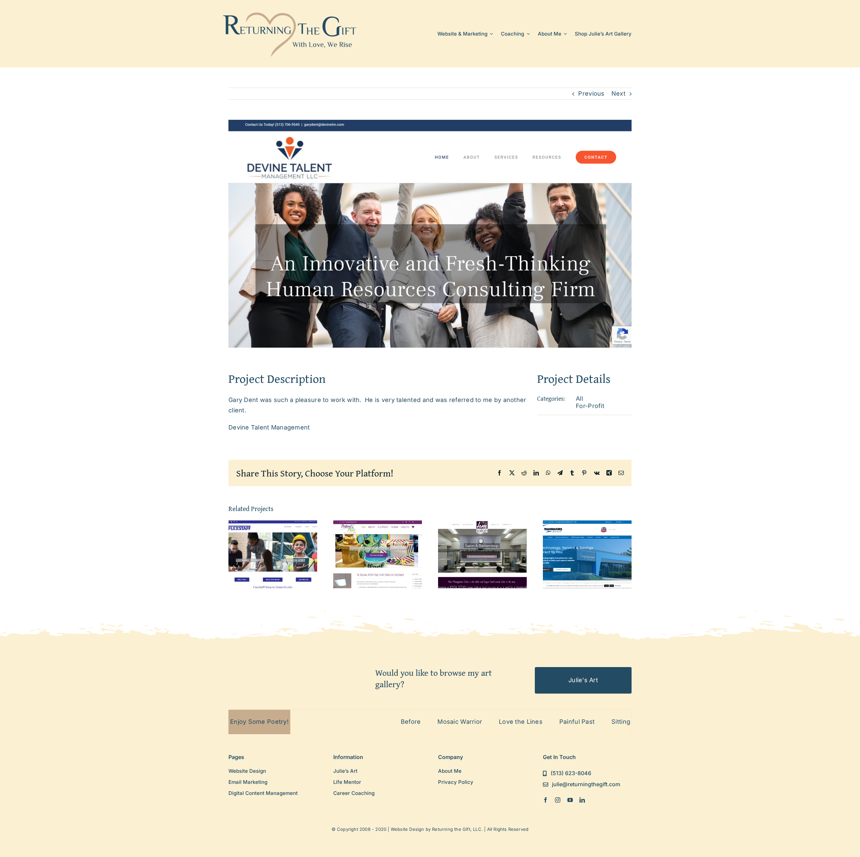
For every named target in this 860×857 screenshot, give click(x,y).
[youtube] (570, 800)
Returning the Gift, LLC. (457, 829)
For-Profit (590, 405)
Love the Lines (470, 721)
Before (360, 721)
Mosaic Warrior (409, 721)
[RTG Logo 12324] (290, 11)
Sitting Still (576, 721)
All (579, 398)
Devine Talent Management (269, 427)
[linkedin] (582, 800)
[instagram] (557, 800)
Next (618, 93)
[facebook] (545, 800)
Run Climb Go (628, 721)
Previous (591, 93)
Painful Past (526, 721)
